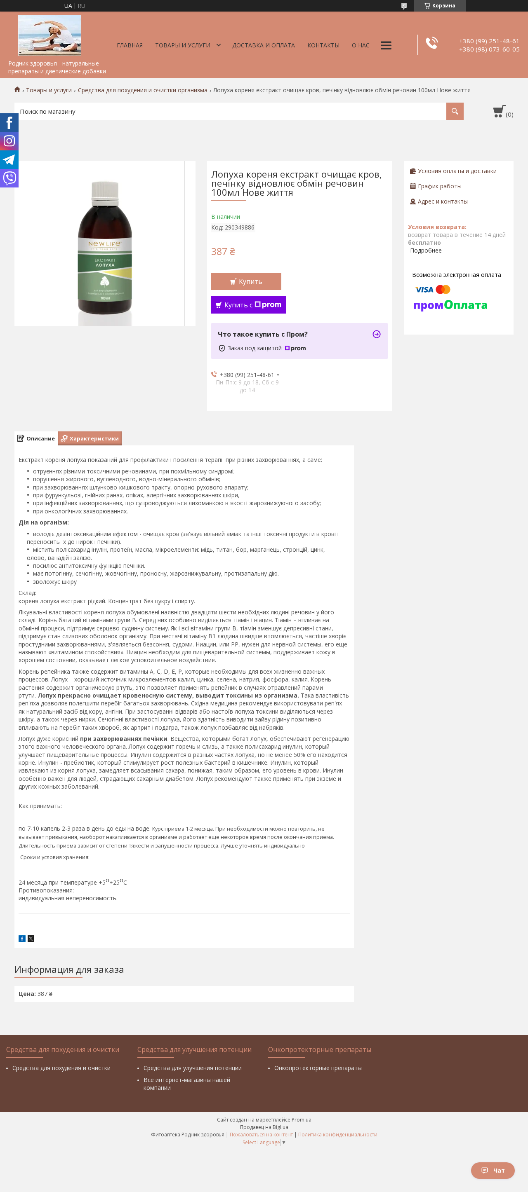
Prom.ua (301, 1119)
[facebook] (22, 940)
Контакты (323, 45)
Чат (499, 1170)
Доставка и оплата (263, 45)
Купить (250, 281)
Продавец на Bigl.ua (264, 1127)
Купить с (238, 304)
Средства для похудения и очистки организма (142, 90)
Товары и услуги (182, 45)
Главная (130, 45)
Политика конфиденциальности (337, 1134)
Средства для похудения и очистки (61, 1068)
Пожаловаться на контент (261, 1134)
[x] (31, 940)
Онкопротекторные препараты (318, 1068)
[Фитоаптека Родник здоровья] (49, 34)
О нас (361, 45)
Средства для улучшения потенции (193, 1068)
